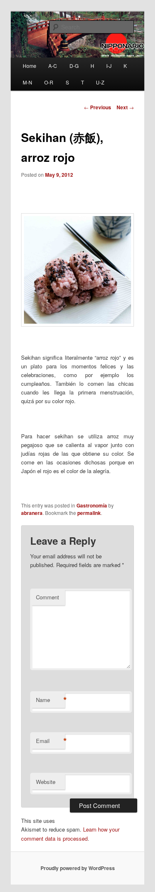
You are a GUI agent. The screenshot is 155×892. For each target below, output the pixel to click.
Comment (47, 597)
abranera (32, 513)
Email (50, 741)
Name (50, 700)
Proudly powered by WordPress (78, 868)
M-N (27, 82)
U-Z (100, 82)
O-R (48, 82)
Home (29, 65)
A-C (52, 65)
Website (45, 782)
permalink (89, 513)
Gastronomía (91, 505)
